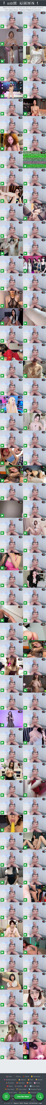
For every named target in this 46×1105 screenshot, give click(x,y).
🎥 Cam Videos (34, 1096)
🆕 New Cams (35, 1086)
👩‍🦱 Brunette (10, 1083)
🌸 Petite (37, 1083)
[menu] (6, 1096)
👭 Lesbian (18, 1086)
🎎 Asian (9, 1076)
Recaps (26, 1103)
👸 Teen (30, 1080)
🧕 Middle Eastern (10, 1080)
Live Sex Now (23, 1096)
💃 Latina (26, 1076)
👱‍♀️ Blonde (38, 1080)
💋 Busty (10, 1086)
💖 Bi (26, 1086)
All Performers (33, 1103)
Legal (40, 1103)
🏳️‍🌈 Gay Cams (9, 1089)
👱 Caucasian (35, 1076)
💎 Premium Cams (34, 1089)
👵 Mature (22, 1080)
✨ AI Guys (10, 1096)
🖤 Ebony (17, 1076)
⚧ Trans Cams (21, 1089)
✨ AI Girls (22, 1092)
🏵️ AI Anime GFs (34, 1092)
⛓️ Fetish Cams (11, 1092)
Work (21, 1103)
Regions (16, 1103)
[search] (40, 1096)
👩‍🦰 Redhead (20, 1083)
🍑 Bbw (29, 1083)
